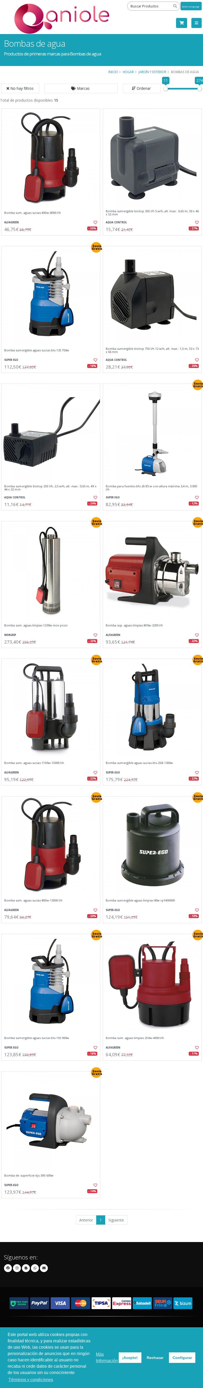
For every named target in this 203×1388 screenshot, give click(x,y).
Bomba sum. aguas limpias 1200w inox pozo (36, 625)
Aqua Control (116, 222)
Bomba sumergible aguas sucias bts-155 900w (36, 1038)
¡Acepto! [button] (130, 1358)
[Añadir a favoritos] (93, 222)
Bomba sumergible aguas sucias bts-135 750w (36, 350)
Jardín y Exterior (152, 72)
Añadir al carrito (52, 240)
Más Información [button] (107, 1357)
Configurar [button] (182, 1358)
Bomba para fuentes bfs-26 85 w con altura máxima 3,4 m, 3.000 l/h (151, 488)
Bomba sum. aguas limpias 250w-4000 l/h (135, 1038)
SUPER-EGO (113, 772)
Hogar (128, 72)
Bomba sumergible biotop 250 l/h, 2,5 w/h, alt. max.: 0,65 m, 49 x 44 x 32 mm (50, 488)
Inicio (113, 72)
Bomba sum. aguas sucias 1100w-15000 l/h (34, 762)
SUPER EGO (11, 360)
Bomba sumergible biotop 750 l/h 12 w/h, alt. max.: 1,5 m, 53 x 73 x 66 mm (152, 350)
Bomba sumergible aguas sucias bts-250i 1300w (139, 762)
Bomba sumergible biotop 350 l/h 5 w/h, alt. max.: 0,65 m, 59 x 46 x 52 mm (152, 213)
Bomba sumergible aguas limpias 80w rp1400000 (140, 900)
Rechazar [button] (155, 1358)
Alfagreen (11, 222)
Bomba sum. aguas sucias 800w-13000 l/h (33, 900)
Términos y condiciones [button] (30, 1379)
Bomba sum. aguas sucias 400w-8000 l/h (32, 212)
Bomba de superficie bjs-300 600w (28, 1175)
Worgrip (10, 635)
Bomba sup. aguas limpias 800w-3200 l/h (134, 625)
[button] (81, 88)
